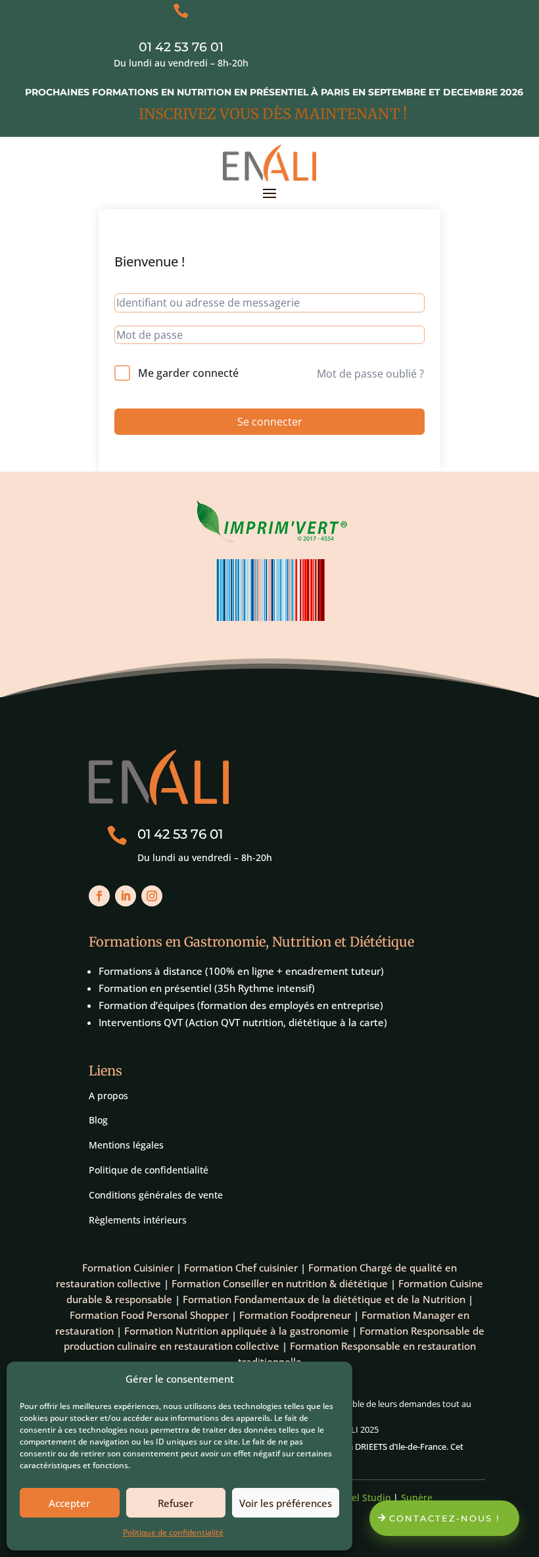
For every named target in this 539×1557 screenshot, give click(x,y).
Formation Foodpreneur (295, 1315)
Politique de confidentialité (173, 1532)
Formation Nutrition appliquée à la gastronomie (236, 1330)
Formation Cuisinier (128, 1267)
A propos (108, 1095)
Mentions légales (126, 1145)
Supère (417, 1497)
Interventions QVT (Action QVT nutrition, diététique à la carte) (243, 1022)
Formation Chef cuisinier (241, 1267)
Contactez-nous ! (444, 1518)
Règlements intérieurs (138, 1220)
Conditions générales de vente (156, 1195)
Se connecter (269, 421)
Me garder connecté (188, 373)
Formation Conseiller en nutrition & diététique (280, 1283)
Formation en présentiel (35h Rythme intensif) (207, 988)
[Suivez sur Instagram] (151, 895)
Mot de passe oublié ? (370, 373)
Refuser (175, 1503)
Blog (98, 1120)
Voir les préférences (285, 1503)
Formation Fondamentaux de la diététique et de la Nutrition (324, 1299)
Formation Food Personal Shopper (149, 1315)
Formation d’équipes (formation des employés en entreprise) (241, 1005)
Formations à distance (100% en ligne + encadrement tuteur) (241, 970)
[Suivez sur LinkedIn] (125, 895)
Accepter (69, 1503)
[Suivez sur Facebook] (99, 895)
